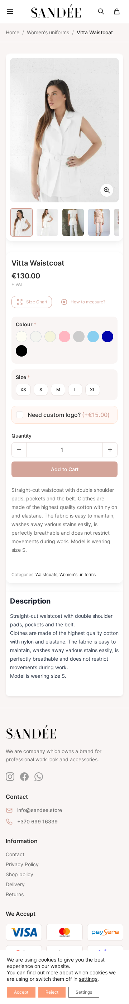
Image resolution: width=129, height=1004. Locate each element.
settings (88, 979)
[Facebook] (24, 776)
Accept (21, 992)
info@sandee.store (39, 810)
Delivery (15, 884)
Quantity (21, 436)
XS (23, 389)
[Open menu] (10, 11)
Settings (84, 992)
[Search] (101, 11)
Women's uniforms (77, 574)
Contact (15, 854)
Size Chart (36, 301)
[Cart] (116, 11)
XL (92, 389)
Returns (15, 894)
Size (23, 377)
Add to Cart (64, 469)
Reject (52, 992)
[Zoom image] (106, 190)
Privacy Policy (22, 864)
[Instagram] (10, 776)
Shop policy (19, 874)
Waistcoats (46, 574)
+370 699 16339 (37, 821)
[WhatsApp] (38, 776)
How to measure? (88, 301)
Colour (26, 324)
